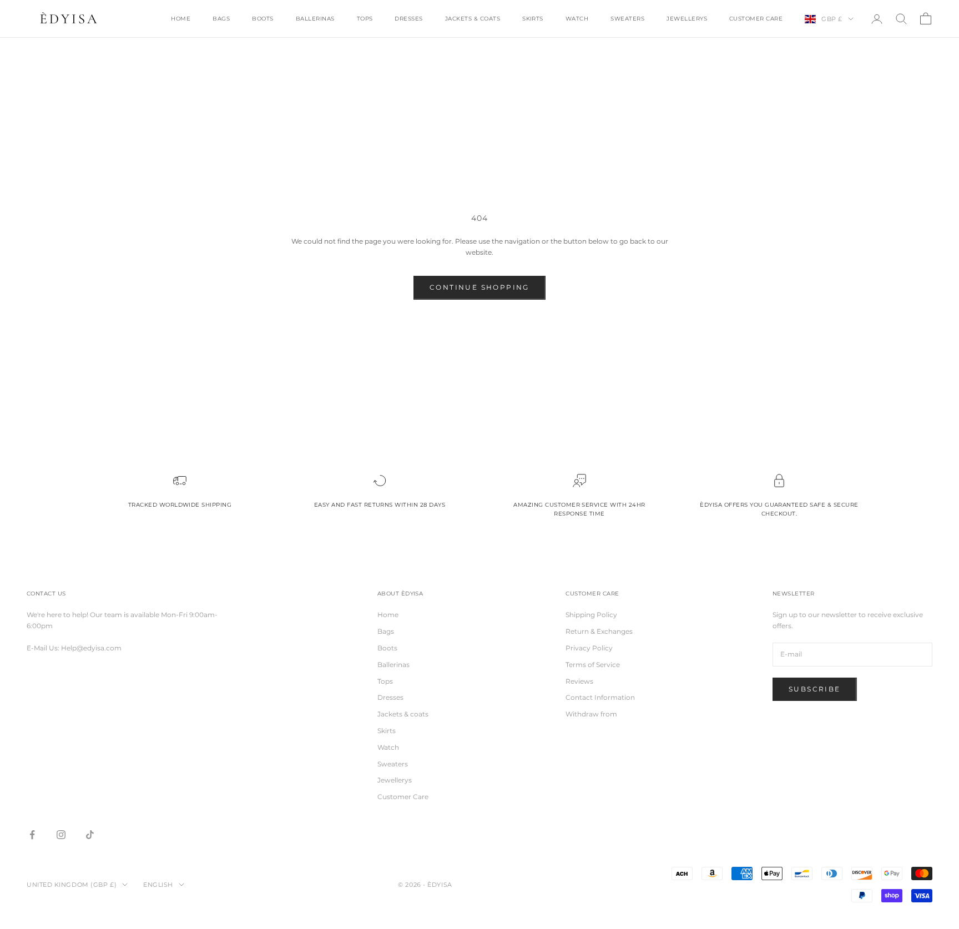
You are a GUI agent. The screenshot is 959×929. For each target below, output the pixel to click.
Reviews (579, 681)
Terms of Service (593, 664)
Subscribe (815, 689)
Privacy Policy (589, 648)
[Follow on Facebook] (32, 834)
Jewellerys (687, 19)
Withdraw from (591, 714)
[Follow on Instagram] (61, 834)
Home (180, 19)
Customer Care (756, 19)
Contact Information (600, 697)
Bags (221, 19)
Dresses (408, 19)
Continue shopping (479, 287)
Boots (262, 19)
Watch (577, 19)
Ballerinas (315, 19)
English (158, 884)
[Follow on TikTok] (89, 834)
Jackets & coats (472, 19)
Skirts (532, 19)
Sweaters (627, 19)
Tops (365, 19)
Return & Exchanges (599, 631)
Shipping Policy (591, 614)
